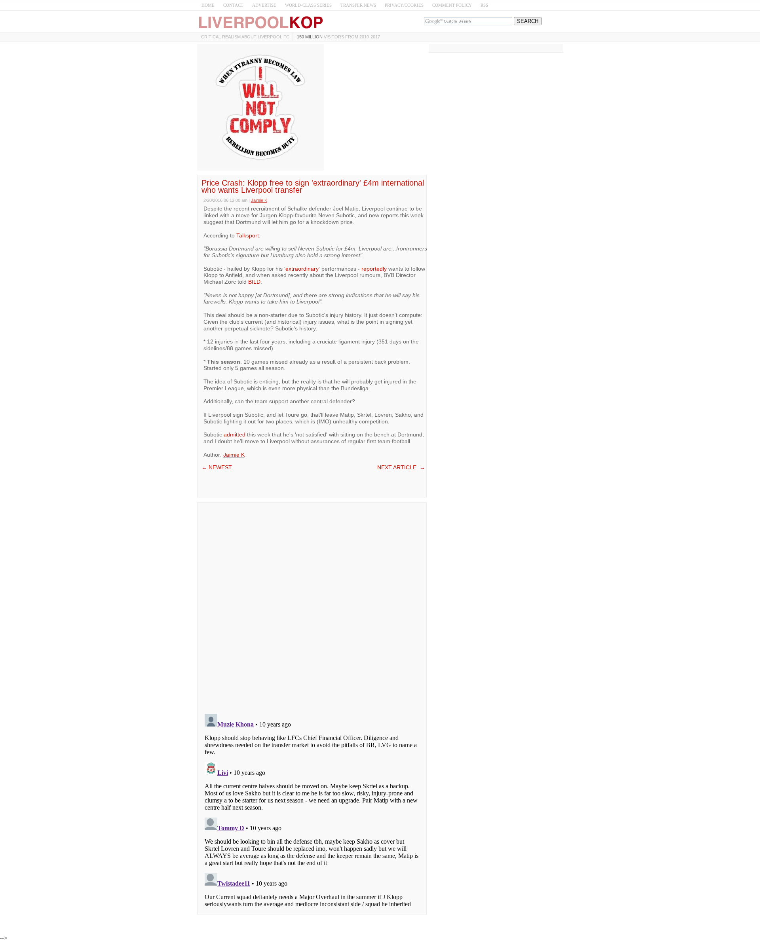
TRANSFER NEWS (358, 5)
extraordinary (302, 269)
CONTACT (233, 5)
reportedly (374, 269)
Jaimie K (234, 455)
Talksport (247, 235)
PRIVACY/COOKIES (404, 5)
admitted (234, 434)
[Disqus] (311, 605)
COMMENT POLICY (452, 5)
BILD (254, 282)
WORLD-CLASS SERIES (308, 5)
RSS (484, 5)
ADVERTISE (264, 5)
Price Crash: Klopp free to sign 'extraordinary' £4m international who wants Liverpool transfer (312, 186)
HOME (208, 5)
